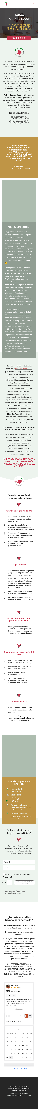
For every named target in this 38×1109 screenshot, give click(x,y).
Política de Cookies (23, 1095)
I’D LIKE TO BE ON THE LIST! (24, 883)
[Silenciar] (23, 168)
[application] (19, 168)
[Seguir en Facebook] (15, 1099)
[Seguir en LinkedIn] (22, 1099)
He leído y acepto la (16, 875)
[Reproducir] (10, 168)
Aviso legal (14, 1094)
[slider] (26, 168)
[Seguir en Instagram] (19, 1099)
